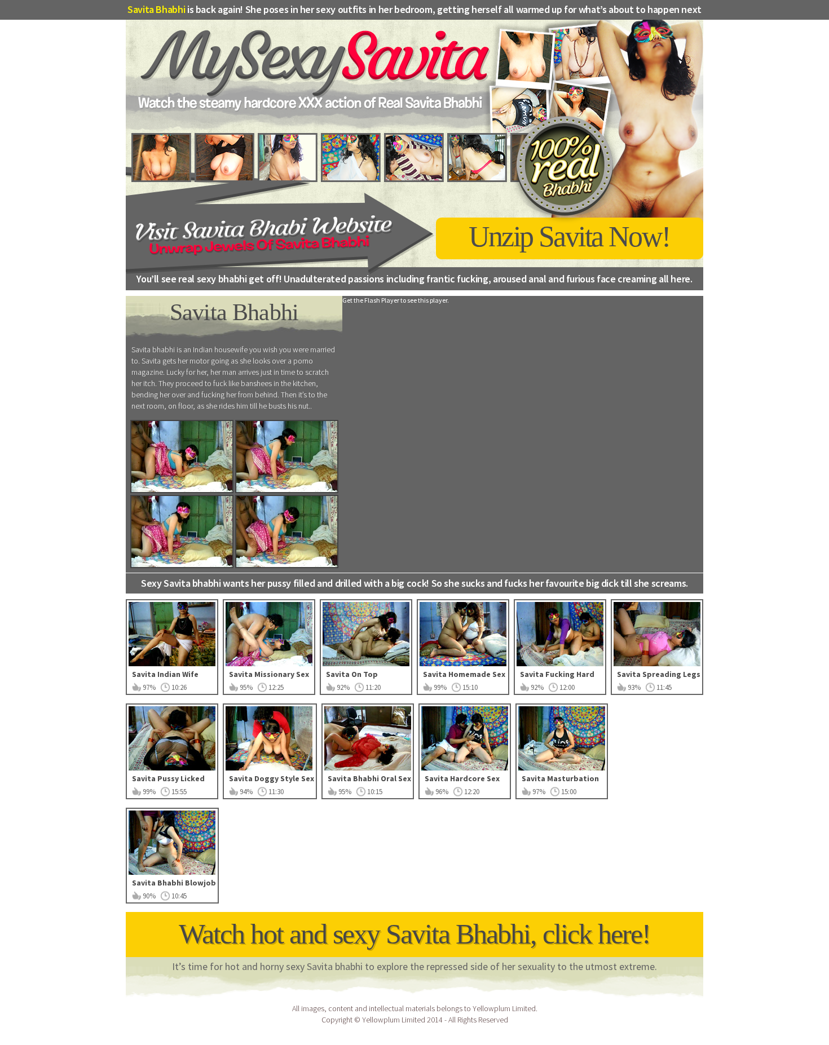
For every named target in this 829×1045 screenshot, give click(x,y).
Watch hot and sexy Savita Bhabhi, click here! (414, 934)
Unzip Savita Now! (569, 236)
